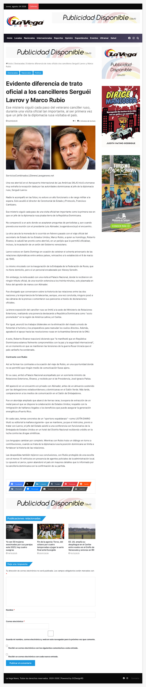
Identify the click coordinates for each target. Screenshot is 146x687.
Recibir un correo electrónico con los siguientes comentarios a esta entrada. (43, 648)
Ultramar (104, 38)
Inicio (9, 38)
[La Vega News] (25, 21)
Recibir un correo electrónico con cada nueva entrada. (33, 656)
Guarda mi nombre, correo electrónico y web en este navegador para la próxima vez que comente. (50, 639)
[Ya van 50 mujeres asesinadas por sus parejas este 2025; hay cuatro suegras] (19, 531)
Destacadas (19, 63)
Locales (18, 38)
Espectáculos (81, 38)
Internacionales (44, 38)
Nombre (10, 610)
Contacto (135, 678)
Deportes (58, 38)
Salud (113, 38)
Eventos (94, 38)
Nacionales (29, 38)
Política (38, 73)
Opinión (69, 38)
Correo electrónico (15, 621)
